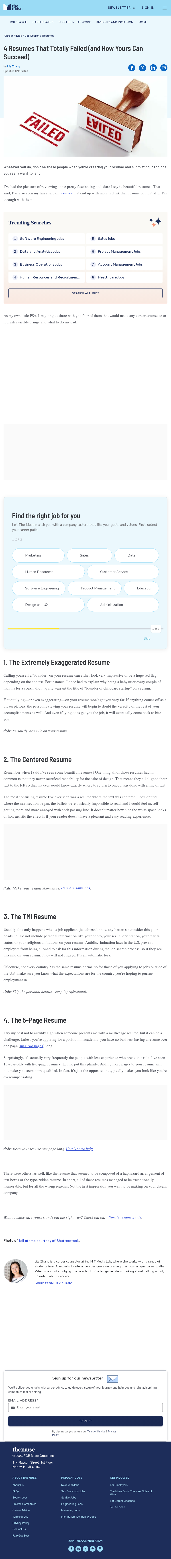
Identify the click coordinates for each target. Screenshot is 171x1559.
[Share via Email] (163, 67)
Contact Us (19, 1529)
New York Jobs (70, 1485)
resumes (66, 193)
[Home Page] (14, 8)
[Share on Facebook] (131, 67)
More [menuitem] (143, 22)
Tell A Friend (117, 1507)
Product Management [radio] (95, 588)
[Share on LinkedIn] (153, 67)
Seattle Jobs (68, 1497)
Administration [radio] (108, 604)
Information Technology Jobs (78, 1516)
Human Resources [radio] (36, 571)
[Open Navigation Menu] (164, 7)
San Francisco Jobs (73, 1491)
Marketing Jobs (70, 1510)
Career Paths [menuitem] (43, 22)
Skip (147, 638)
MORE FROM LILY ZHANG (53, 1283)
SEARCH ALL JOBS (85, 293)
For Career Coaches (122, 1501)
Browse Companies (24, 1504)
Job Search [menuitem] (18, 22)
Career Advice (13, 35)
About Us (18, 1485)
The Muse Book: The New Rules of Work (131, 1492)
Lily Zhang (13, 66)
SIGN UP (85, 1421)
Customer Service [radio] (111, 571)
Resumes (48, 35)
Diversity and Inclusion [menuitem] (114, 22)
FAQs (15, 1491)
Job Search (32, 35)
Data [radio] (129, 555)
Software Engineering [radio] (39, 588)
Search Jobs (20, 1497)
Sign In (148, 8)
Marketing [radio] (30, 555)
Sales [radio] (81, 555)
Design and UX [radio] (34, 604)
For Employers (119, 1485)
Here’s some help (79, 1148)
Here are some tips (75, 888)
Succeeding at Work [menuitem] (75, 22)
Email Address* (23, 1400)
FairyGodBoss (21, 1535)
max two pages (31, 1045)
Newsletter (119, 8)
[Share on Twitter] (142, 67)
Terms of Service (96, 1431)
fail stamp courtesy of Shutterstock (49, 1240)
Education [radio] (141, 588)
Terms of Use (20, 1516)
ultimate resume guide (124, 1217)
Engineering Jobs (72, 1504)
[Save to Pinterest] (159, 84)
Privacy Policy (20, 1523)
